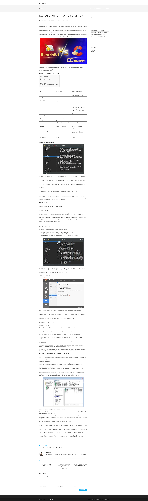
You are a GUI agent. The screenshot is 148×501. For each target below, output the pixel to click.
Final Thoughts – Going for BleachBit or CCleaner (48, 85)
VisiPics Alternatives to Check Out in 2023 (98, 34)
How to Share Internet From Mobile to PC (98, 40)
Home (40, 23)
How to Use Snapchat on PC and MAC (97, 30)
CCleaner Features (43, 83)
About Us (92, 46)
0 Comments (65, 20)
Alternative (93, 17)
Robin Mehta (43, 20)
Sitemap (92, 51)
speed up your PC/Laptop (52, 36)
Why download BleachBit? (44, 80)
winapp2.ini (58, 217)
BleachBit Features (43, 82)
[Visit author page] (41, 453)
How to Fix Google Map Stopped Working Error (99, 32)
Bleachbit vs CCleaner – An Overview (46, 79)
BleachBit (57, 137)
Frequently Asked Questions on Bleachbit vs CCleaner (49, 84)
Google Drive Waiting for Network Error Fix (47, 465)
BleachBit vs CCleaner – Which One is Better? (101, 8)
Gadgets (92, 19)
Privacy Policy (93, 47)
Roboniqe (42, 3)
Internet (58, 20)
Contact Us (93, 50)
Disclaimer (93, 48)
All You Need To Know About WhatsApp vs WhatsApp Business (63, 465)
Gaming (92, 21)
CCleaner (73, 137)
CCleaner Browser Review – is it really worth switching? (80, 465)
